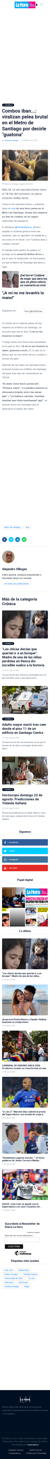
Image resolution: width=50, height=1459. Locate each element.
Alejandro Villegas (12, 140)
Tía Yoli (31, 1278)
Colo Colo (8, 1270)
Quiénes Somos (15, 1450)
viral (13, 208)
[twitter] (11, 539)
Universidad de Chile (13, 1278)
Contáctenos (15, 1453)
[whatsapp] (24, 539)
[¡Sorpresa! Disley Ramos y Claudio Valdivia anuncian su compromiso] (25, 1000)
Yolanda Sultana (30, 1274)
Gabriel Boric (23, 1270)
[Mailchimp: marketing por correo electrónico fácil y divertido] (23, 1255)
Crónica (9, 603)
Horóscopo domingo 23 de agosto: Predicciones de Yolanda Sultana (22, 799)
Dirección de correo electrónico (19, 1235)
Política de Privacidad (36, 1453)
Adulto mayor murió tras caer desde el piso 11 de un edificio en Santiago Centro (24, 729)
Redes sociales (11, 1274)
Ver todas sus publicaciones (16, 584)
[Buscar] (42, 5)
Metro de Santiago (12, 527)
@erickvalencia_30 (25, 227)
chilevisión (8, 1282)
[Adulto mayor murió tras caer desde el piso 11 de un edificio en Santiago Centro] (25, 700)
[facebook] (4, 539)
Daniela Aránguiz (11, 1286)
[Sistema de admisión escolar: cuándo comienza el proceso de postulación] (17, 907)
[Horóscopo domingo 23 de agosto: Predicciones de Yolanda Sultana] (25, 771)
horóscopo (23, 1282)
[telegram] (17, 539)
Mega (26, 1286)
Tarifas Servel (35, 1450)
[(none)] (8, 557)
